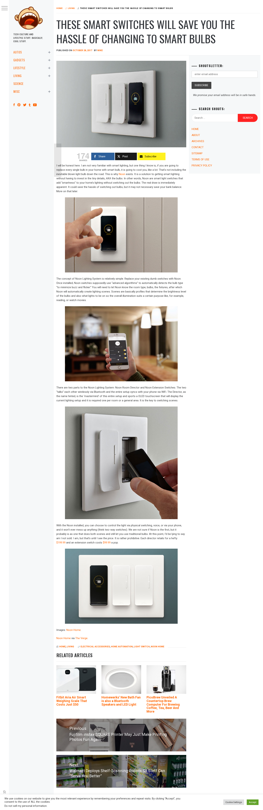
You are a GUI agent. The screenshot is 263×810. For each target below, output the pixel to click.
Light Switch (142, 646)
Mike (100, 50)
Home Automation (122, 646)
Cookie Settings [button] (233, 802)
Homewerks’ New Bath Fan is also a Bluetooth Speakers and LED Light (121, 700)
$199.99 (60, 542)
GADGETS (19, 60)
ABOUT (196, 135)
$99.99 (107, 542)
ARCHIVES (198, 141)
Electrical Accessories (95, 646)
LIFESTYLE (19, 68)
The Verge (81, 638)
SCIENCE (18, 84)
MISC (16, 91)
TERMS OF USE (200, 159)
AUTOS (17, 52)
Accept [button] (252, 802)
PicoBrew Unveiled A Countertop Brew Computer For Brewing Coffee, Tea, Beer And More (163, 704)
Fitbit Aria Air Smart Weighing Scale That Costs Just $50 (71, 700)
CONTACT (198, 147)
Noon (122, 174)
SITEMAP (197, 153)
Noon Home (73, 630)
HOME (62, 646)
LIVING (17, 76)
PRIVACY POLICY (202, 165)
